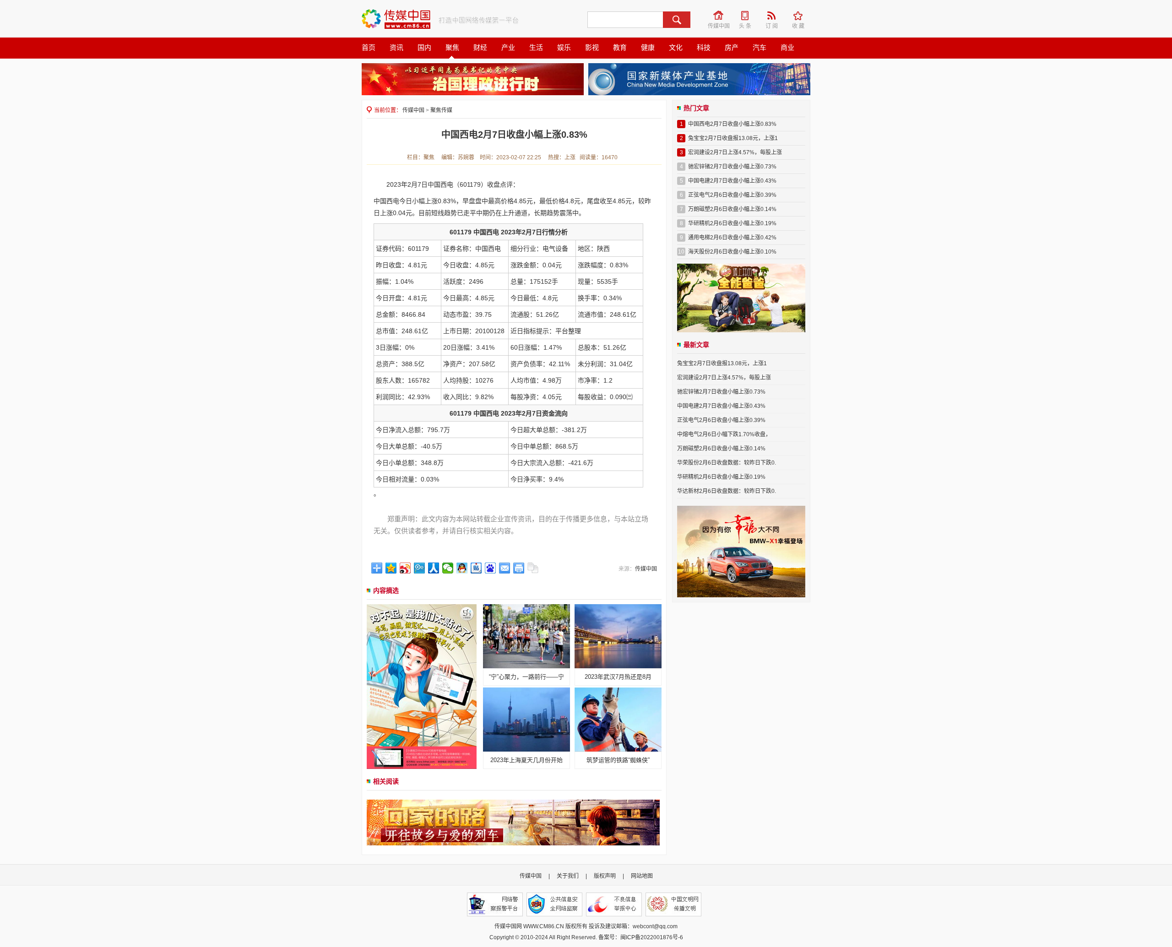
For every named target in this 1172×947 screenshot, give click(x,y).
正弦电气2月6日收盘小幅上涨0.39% (732, 195)
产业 (508, 47)
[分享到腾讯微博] (419, 568)
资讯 (396, 47)
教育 (620, 47)
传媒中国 (719, 16)
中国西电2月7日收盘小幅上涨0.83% (732, 124)
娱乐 (564, 47)
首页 (368, 47)
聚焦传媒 (441, 110)
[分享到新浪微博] (405, 568)
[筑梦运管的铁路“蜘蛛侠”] (618, 719)
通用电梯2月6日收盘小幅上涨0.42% (732, 237)
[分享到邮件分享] (504, 568)
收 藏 (801, 16)
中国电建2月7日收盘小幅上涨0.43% (732, 181)
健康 (648, 47)
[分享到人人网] (434, 568)
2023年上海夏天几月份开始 (526, 760)
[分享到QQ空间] (391, 568)
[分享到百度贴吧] (476, 568)
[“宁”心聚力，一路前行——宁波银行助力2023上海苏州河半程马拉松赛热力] (526, 635)
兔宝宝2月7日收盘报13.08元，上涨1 (733, 138)
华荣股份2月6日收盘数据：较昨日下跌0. (726, 463)
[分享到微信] (448, 568)
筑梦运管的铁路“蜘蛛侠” (618, 760)
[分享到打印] (519, 568)
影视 (592, 47)
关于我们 (568, 876)
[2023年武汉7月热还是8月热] (618, 635)
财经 (480, 47)
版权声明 (605, 876)
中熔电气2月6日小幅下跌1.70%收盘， (724, 434)
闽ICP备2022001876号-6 (651, 937)
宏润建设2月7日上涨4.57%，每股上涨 (735, 152)
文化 (676, 47)
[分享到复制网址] (533, 568)
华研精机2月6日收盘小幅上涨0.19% (732, 223)
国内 (424, 47)
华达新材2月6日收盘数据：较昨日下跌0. (726, 491)
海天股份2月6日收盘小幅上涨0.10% (732, 252)
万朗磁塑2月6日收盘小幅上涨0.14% (732, 209)
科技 (704, 47)
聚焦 (452, 47)
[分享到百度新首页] (490, 568)
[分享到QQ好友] (462, 568)
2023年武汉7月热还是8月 (618, 676)
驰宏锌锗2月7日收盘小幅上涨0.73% (732, 166)
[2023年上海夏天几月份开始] (526, 719)
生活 (536, 47)
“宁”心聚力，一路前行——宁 (526, 676)
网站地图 (642, 876)
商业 (787, 47)
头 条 (748, 16)
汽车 (759, 47)
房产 (731, 47)
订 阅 (774, 16)
